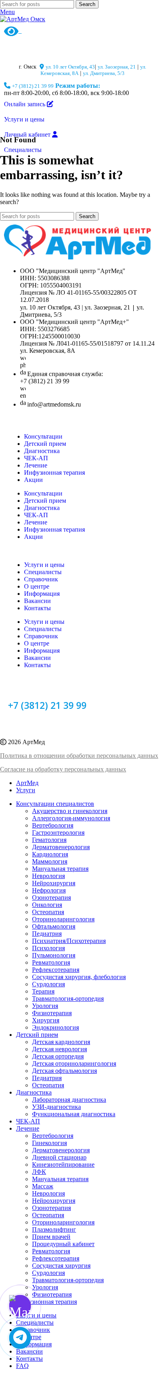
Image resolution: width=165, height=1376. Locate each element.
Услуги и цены (44, 564)
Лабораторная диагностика (69, 1099)
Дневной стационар (59, 1157)
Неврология (48, 875)
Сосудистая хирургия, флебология (79, 976)
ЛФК (39, 1171)
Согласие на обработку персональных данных (63, 769)
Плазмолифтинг (54, 1229)
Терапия (43, 991)
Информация (42, 593)
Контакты (37, 608)
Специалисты (43, 572)
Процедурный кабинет (63, 1243)
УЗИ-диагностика (56, 1106)
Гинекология (49, 1142)
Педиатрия (47, 933)
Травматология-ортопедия (68, 998)
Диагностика (42, 450)
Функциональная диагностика (73, 1114)
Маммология (49, 861)
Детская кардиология (61, 1041)
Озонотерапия (51, 897)
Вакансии (37, 600)
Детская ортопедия (58, 1056)
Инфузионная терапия (54, 472)
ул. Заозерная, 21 (117, 67)
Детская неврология (59, 1049)
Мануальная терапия (60, 868)
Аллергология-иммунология (71, 818)
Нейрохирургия (53, 883)
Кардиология (50, 854)
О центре (36, 586)
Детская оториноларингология (74, 1063)
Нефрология (49, 890)
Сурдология (48, 984)
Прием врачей (51, 1236)
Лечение (35, 465)
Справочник (41, 579)
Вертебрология (52, 825)
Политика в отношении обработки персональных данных (79, 755)
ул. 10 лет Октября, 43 (70, 67)
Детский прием (45, 443)
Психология (48, 948)
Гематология (49, 839)
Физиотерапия (52, 1013)
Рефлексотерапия (55, 969)
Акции (33, 479)
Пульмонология (53, 955)
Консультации (43, 436)
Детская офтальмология (64, 1070)
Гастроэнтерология (58, 832)
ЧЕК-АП (36, 458)
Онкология (47, 904)
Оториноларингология (63, 919)
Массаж (42, 1186)
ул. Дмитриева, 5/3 (104, 73)
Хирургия (45, 1020)
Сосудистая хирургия (61, 1265)
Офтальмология (53, 926)
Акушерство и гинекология (69, 810)
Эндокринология (55, 1027)
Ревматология (51, 962)
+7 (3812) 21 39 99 (33, 86)
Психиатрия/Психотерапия (69, 940)
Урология (45, 1005)
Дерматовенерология (61, 847)
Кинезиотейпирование (63, 1164)
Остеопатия (48, 912)
